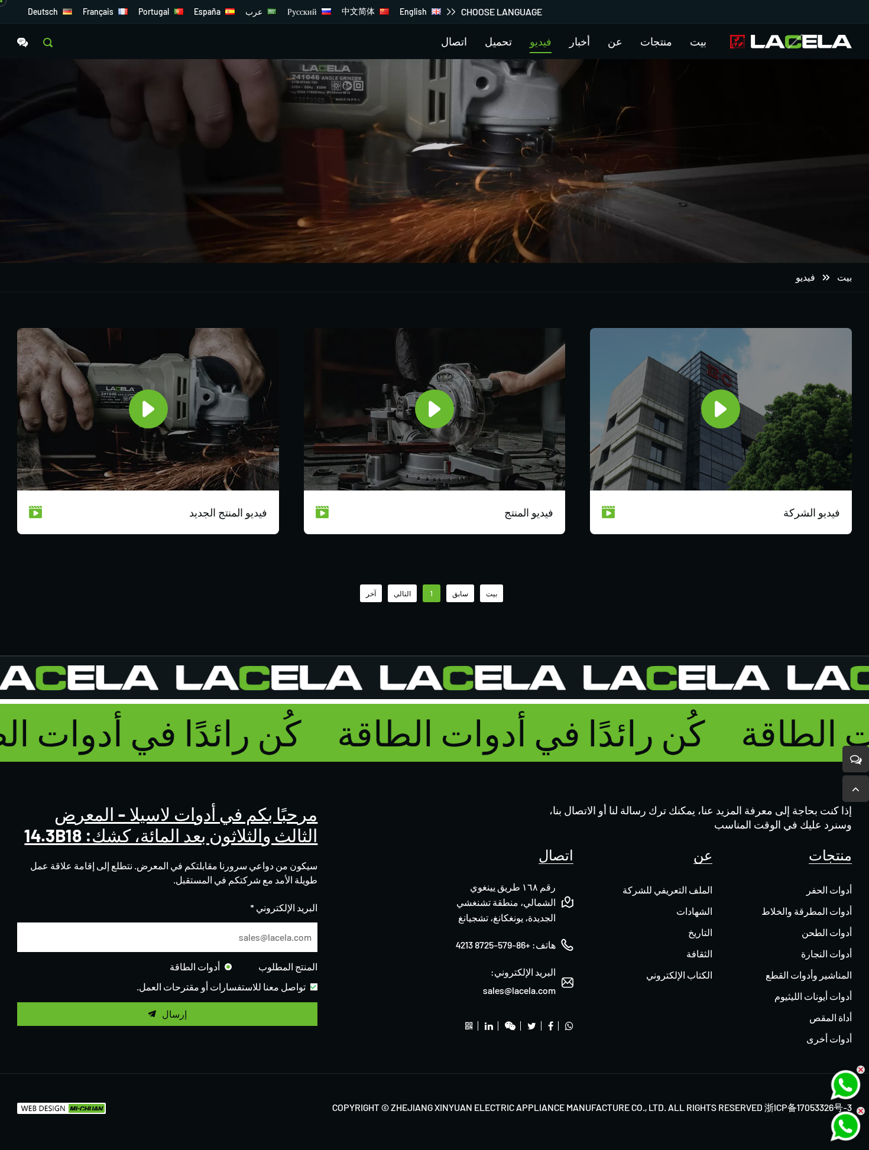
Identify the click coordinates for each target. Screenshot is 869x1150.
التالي (402, 593)
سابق (460, 593)
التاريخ (700, 932)
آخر (371, 593)
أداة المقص (830, 1017)
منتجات (656, 41)
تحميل (498, 41)
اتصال (454, 41)
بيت (698, 41)
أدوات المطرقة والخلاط (806, 911)
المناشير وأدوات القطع (809, 974)
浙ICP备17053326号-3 (808, 1107)
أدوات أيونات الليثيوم (813, 996)
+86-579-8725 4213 (493, 944)
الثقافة (699, 953)
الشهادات (694, 911)
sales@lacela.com (519, 990)
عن (615, 41)
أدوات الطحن (827, 932)
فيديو (541, 41)
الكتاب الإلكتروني (679, 974)
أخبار (579, 41)
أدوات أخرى (829, 1038)
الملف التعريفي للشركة (667, 889)
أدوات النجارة (826, 953)
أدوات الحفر (829, 889)
